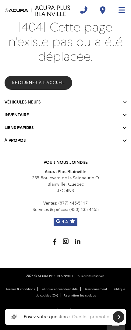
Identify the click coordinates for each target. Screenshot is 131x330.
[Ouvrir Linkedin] (77, 241)
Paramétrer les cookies (80, 295)
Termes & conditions (20, 289)
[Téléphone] (83, 10)
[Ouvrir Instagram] (65, 241)
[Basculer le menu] (119, 10)
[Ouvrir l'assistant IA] (14, 317)
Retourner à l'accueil (38, 82)
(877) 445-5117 (73, 203)
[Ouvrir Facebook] (54, 241)
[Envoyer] (118, 317)
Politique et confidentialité (59, 289)
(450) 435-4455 (84, 210)
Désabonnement (95, 289)
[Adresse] (102, 10)
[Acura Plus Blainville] (37, 10)
